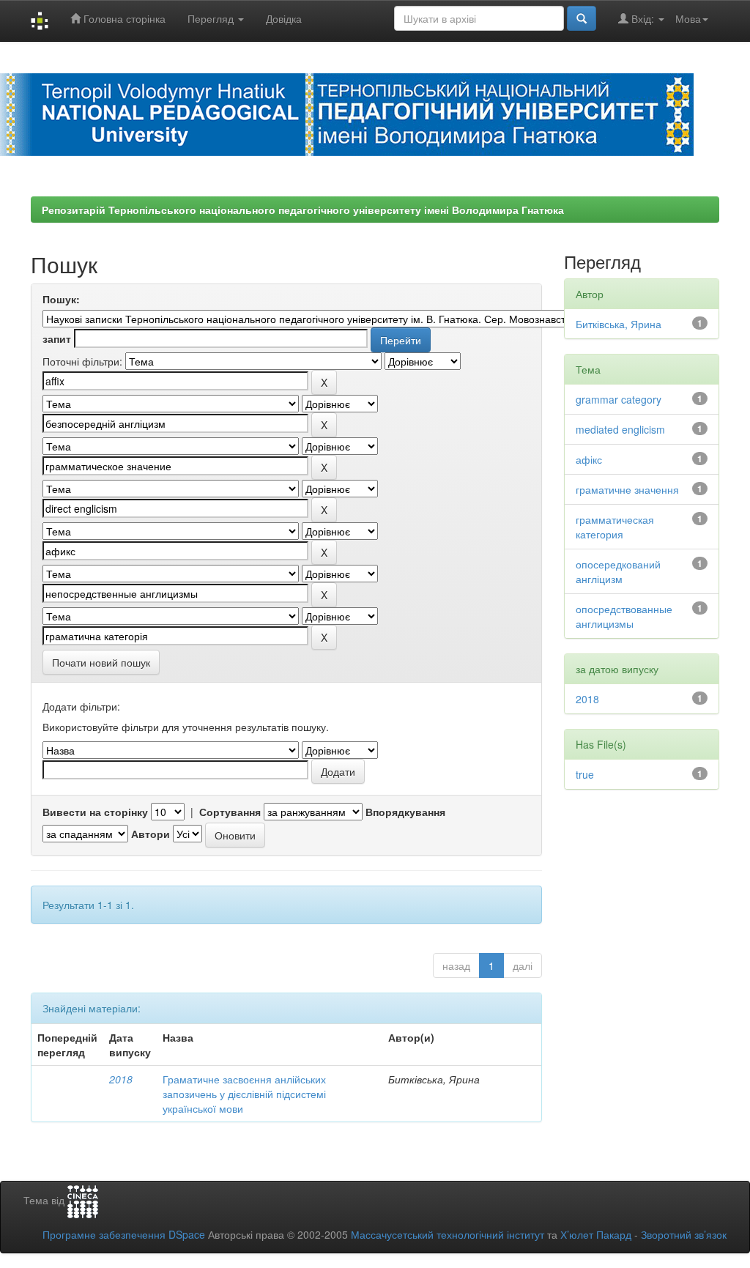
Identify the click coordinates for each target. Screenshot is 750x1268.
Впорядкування (405, 811)
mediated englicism (620, 429)
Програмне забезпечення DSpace (123, 1234)
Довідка (284, 18)
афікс (589, 459)
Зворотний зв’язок (684, 1234)
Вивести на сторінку (95, 811)
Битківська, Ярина (618, 323)
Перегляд (212, 18)
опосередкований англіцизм (618, 571)
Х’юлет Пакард (595, 1234)
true (585, 774)
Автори (150, 833)
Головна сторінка (123, 18)
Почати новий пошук (101, 662)
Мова (688, 18)
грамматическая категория (615, 526)
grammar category (618, 399)
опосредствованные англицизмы (624, 616)
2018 (121, 1079)
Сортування (230, 811)
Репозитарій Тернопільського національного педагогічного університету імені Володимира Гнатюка (303, 209)
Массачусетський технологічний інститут (447, 1234)
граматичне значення (627, 489)
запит (56, 338)
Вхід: (642, 18)
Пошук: (61, 299)
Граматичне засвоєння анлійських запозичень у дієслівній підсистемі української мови (244, 1094)
